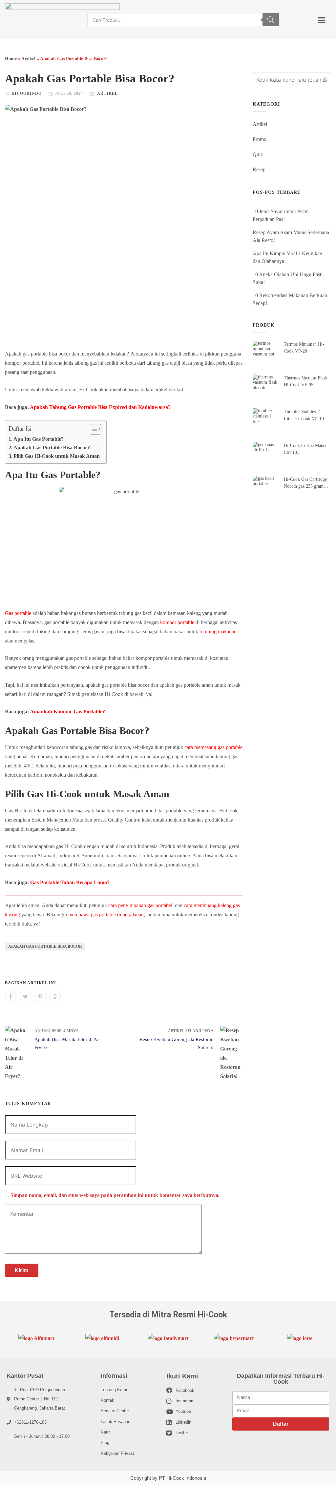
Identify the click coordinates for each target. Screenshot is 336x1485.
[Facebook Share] (10, 996)
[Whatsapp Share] (55, 996)
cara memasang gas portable (213, 747)
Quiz (258, 154)
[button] (321, 19)
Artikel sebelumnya (56, 1030)
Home (11, 58)
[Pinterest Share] (40, 996)
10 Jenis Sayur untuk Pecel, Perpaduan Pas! (281, 215)
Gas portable (18, 613)
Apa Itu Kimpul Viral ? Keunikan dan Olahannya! (287, 257)
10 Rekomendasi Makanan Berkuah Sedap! (290, 299)
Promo (259, 139)
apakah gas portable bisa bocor (45, 946)
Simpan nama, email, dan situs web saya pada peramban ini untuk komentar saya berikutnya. (115, 1195)
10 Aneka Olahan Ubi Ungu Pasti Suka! (288, 278)
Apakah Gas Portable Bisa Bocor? (51, 447)
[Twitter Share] (25, 996)
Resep (259, 169)
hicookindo (26, 93)
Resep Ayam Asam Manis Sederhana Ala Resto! (291, 236)
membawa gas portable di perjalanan (106, 914)
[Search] (270, 19)
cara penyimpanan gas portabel (140, 905)
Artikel (28, 58)
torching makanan (218, 631)
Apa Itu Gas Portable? (39, 439)
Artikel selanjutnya (191, 1030)
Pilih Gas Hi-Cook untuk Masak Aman (56, 456)
